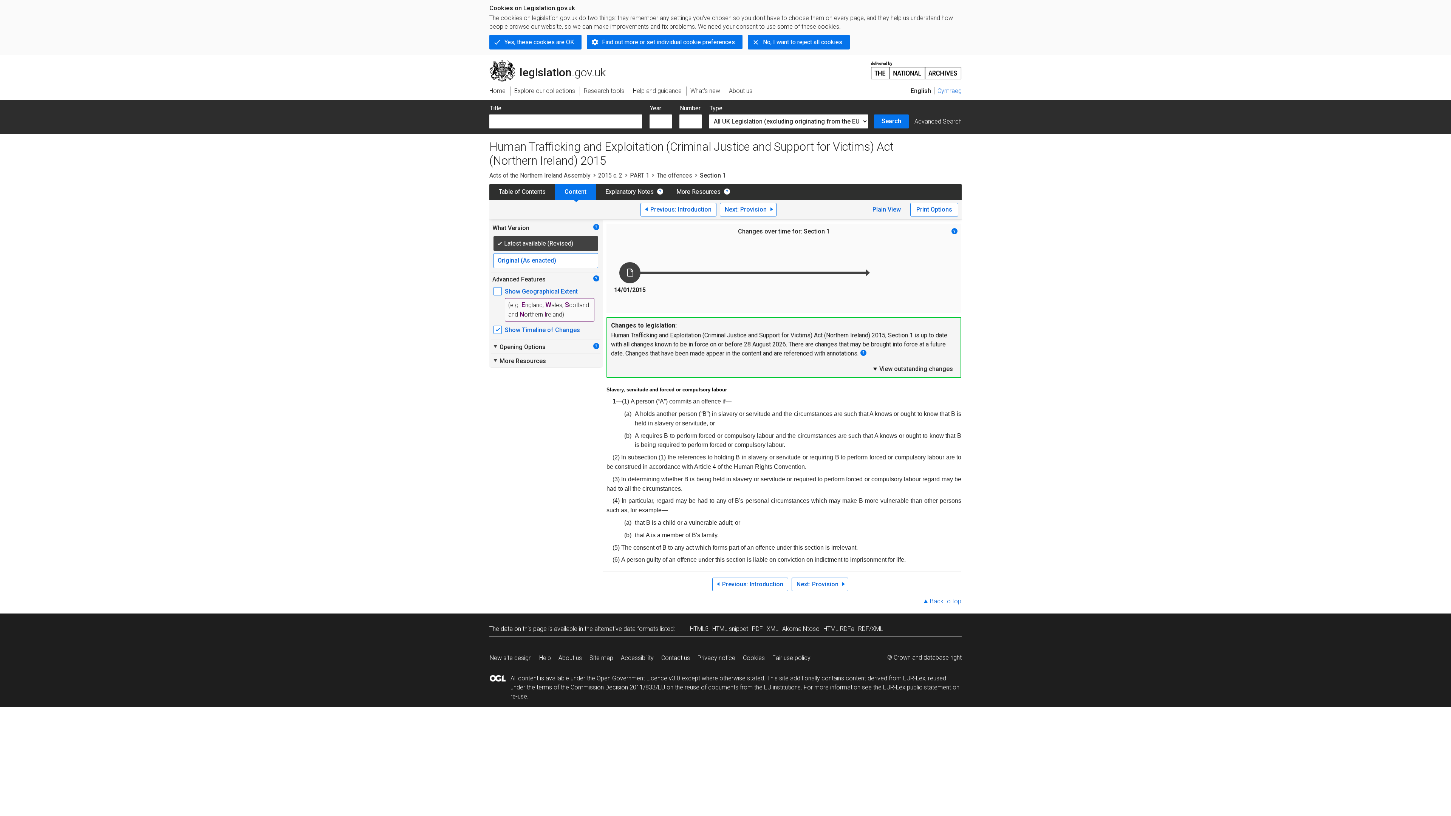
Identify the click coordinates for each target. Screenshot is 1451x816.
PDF (757, 628)
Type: (717, 108)
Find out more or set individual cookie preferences (668, 42)
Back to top (945, 601)
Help (545, 657)
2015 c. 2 (610, 175)
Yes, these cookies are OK (539, 42)
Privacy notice (716, 657)
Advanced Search (938, 121)
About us (570, 657)
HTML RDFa (838, 628)
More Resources (698, 191)
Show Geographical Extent (541, 291)
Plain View (886, 209)
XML (772, 628)
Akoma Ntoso (801, 628)
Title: (496, 108)
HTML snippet (730, 628)
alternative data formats (626, 628)
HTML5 (699, 628)
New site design (511, 657)
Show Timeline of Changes (542, 330)
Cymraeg (949, 90)
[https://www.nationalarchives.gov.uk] (916, 67)
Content (575, 191)
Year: (656, 108)
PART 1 (639, 175)
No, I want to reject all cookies (802, 42)
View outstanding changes (912, 368)
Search (891, 121)
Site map (601, 657)
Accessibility (637, 657)
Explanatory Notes (629, 191)
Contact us (675, 657)
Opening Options (519, 347)
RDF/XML (870, 628)
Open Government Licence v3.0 (638, 678)
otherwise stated (741, 678)
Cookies (754, 657)
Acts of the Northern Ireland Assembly (540, 175)
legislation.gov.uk (551, 63)
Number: (691, 108)
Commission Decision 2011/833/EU (618, 687)
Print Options (934, 209)
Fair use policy (791, 657)
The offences (674, 175)
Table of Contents (522, 191)
